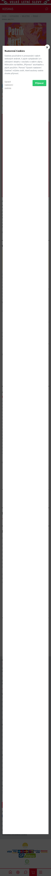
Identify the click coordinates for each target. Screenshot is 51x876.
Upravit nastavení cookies (9, 84)
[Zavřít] (47, 47)
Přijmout (39, 83)
